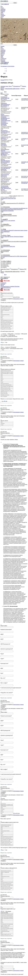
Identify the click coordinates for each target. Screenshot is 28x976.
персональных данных (18, 298)
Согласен (3, 958)
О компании (3, 58)
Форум (2, 14)
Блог (2, 6)
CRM (2, 12)
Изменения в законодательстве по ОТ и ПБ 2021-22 (5, 104)
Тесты (2, 57)
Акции (2, 16)
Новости (3, 53)
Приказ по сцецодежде (3, 144)
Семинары (3, 9)
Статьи (2, 7)
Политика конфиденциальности (10, 287)
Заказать (3, 437)
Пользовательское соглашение (8, 286)
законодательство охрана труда (5, 175)
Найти (15, 2)
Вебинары (3, 10)
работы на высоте (5, 180)
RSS (2, 93)
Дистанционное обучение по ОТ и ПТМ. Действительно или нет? (6, 187)
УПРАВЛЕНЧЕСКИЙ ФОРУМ (12, 88)
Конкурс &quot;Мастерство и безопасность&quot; (5, 160)
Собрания (3, 15)
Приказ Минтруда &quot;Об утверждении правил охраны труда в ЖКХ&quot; (6, 152)
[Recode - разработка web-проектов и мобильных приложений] (5, 281)
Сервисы (3, 11)
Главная (2, 46)
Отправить (3, 300)
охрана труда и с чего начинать (8, 220)
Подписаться (3, 971)
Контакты (3, 59)
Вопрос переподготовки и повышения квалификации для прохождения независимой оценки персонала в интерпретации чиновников (5, 119)
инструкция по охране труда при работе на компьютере (6, 168)
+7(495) (5, 4)
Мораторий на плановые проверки (5, 131)
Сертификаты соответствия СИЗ (5, 97)
